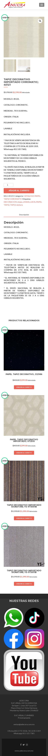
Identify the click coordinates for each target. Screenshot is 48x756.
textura (19, 205)
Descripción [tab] (24, 215)
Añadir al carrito (19, 191)
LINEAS (26, 202)
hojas (20, 202)
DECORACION (10, 202)
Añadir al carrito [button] (24, 387)
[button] (40, 21)
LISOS (32, 202)
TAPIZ (13, 205)
